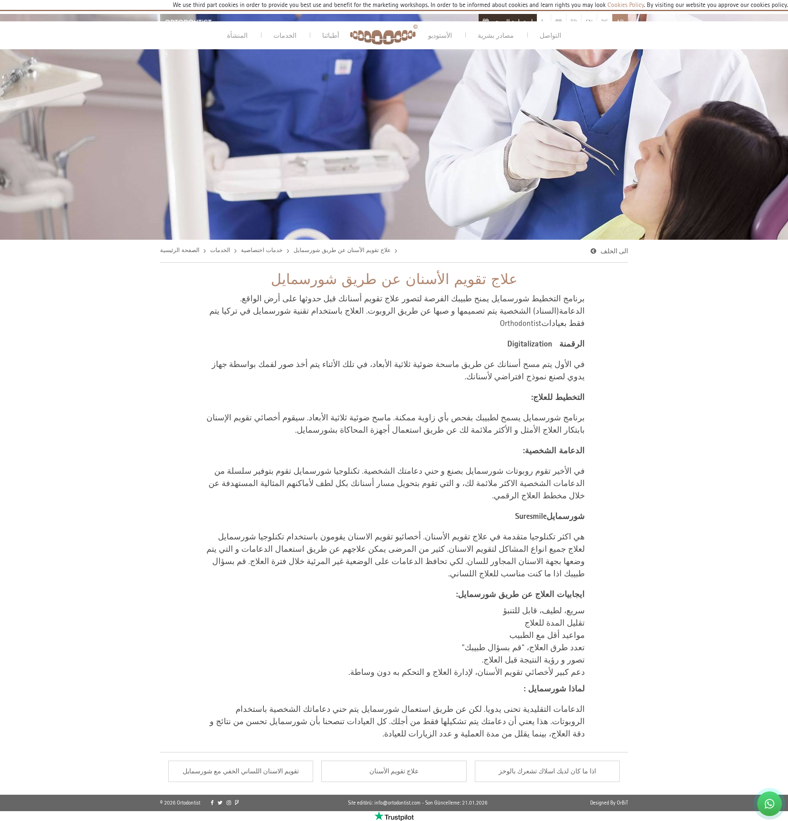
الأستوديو (440, 35)
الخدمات (284, 35)
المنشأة (237, 35)
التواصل (550, 35)
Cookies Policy (625, 5)
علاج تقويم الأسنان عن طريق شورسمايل (342, 250)
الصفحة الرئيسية (179, 250)
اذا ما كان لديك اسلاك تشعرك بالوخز (547, 771)
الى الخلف (614, 251)
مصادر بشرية (496, 35)
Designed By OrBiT (609, 803)
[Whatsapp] (769, 803)
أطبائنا (330, 35)
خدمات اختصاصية (262, 250)
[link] (211, 803)
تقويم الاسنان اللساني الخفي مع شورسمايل (241, 771)
